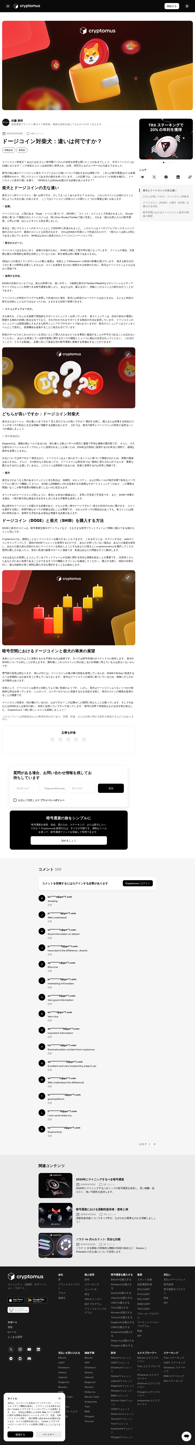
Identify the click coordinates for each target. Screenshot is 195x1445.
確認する (20, 1434)
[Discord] (29, 1358)
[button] (68, 377)
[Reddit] (20, 1358)
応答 (50, 905)
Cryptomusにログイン (137, 883)
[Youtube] (29, 1349)
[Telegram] (11, 1358)
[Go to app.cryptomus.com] (26, 6)
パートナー (49, 1434)
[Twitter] (11, 1349)
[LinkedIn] (38, 1349)
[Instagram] (20, 1349)
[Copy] (190, 177)
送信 (110, 788)
